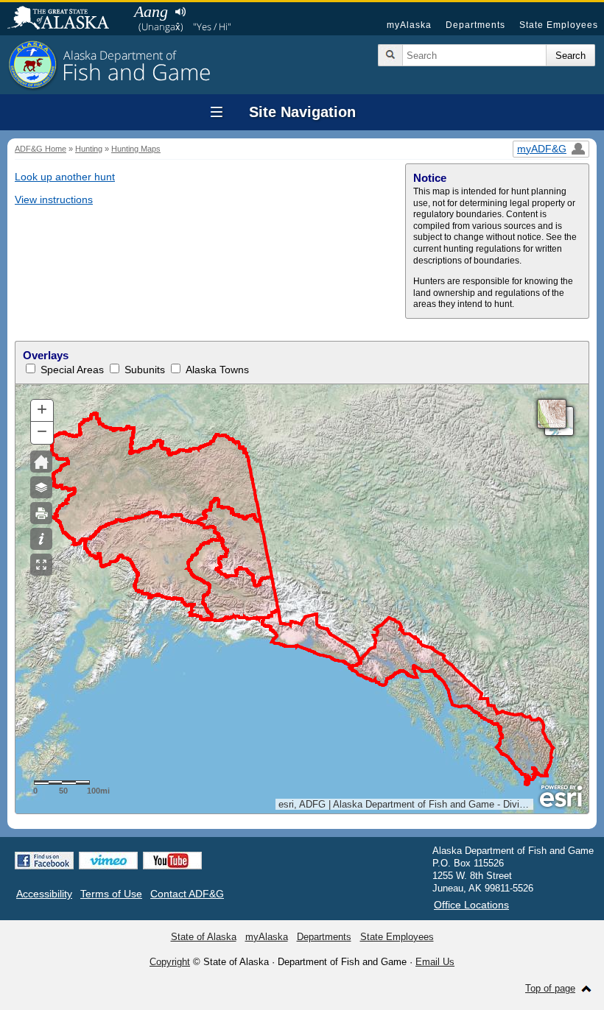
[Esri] (561, 796)
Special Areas (72, 369)
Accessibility (44, 894)
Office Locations (471, 905)
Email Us (434, 961)
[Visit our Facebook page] (44, 860)
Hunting (88, 148)
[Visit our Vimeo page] (108, 860)
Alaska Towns (217, 369)
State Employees (558, 25)
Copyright (170, 961)
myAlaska (409, 25)
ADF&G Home (40, 148)
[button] (42, 411)
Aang (151, 11)
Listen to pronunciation (180, 11)
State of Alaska (65, 19)
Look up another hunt (65, 177)
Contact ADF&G (187, 894)
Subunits (144, 369)
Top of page (550, 988)
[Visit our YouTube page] (172, 860)
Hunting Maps (136, 148)
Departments (475, 25)
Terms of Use (111, 894)
